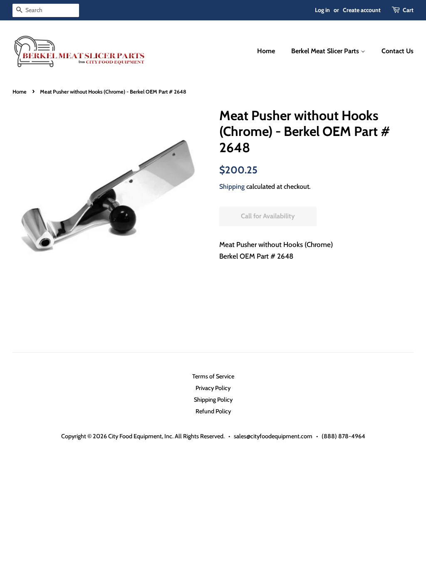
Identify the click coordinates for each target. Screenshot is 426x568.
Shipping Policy (213, 399)
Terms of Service (213, 376)
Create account (362, 10)
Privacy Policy (213, 388)
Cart (408, 10)
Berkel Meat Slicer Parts (326, 51)
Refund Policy (213, 411)
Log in (322, 10)
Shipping (232, 186)
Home (266, 51)
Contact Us (397, 51)
